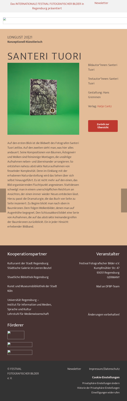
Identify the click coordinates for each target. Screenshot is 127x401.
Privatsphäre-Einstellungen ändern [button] (101, 383)
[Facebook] (100, 8)
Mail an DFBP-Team (108, 286)
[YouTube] (106, 8)
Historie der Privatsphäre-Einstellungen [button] (98, 388)
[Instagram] (94, 8)
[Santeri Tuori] (43, 65)
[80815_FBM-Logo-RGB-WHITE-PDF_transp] (33, 352)
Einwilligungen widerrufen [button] (105, 392)
